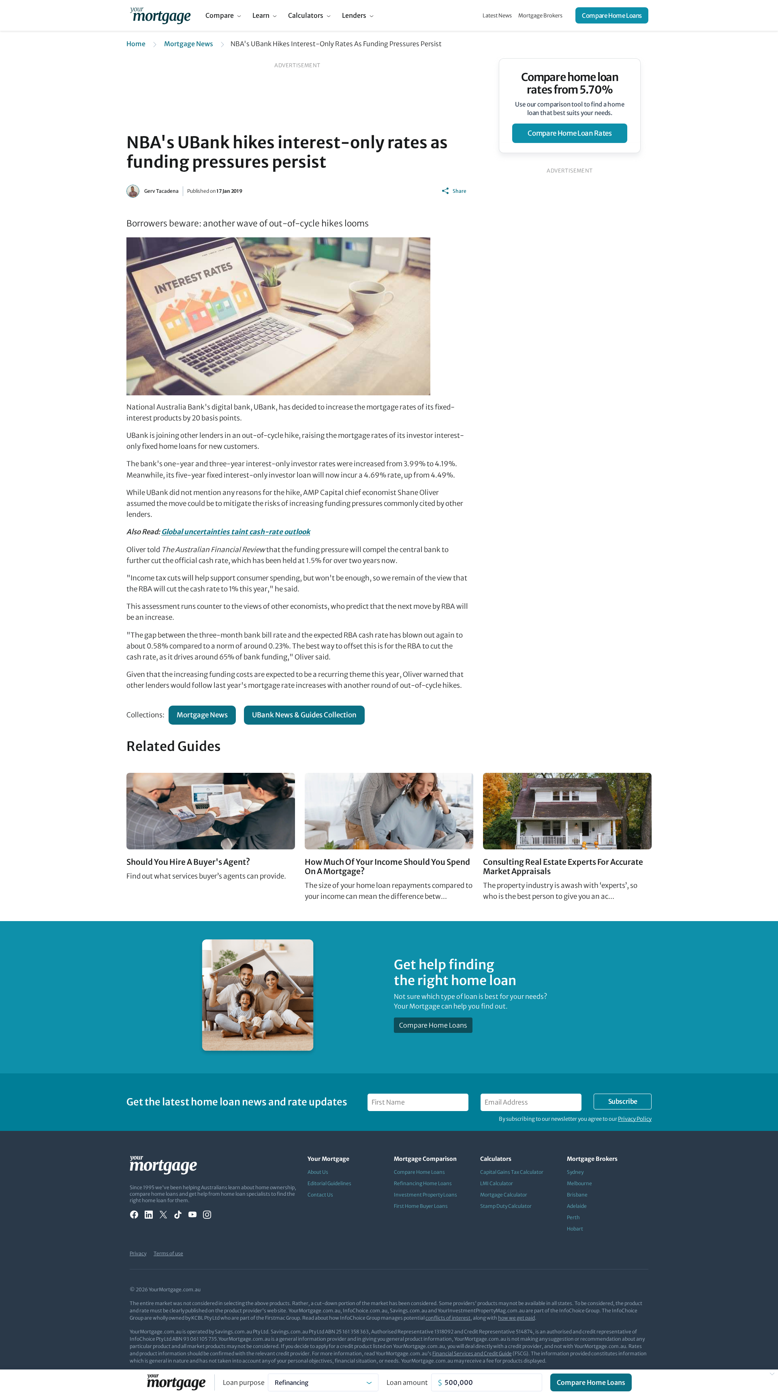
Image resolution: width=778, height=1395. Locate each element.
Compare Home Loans (612, 15)
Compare (219, 15)
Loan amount (407, 1382)
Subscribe (622, 1101)
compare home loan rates (569, 133)
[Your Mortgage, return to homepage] (160, 15)
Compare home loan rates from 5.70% (570, 83)
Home (135, 44)
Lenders (354, 15)
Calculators (305, 15)
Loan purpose (244, 1382)
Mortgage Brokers (540, 15)
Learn (260, 15)
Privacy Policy (635, 1119)
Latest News (497, 15)
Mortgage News (188, 44)
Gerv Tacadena (161, 191)
